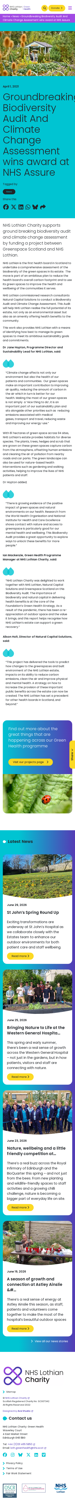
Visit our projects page (28, 762)
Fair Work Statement (18, 1473)
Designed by (17, 1410)
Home (6, 16)
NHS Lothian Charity (16, 1397)
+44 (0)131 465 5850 (20, 1444)
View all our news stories (51, 1341)
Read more (19, 956)
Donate (55, 7)
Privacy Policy (14, 1463)
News (16, 16)
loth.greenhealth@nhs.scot (26, 1448)
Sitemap (11, 1391)
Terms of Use (14, 1468)
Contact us (20, 1418)
